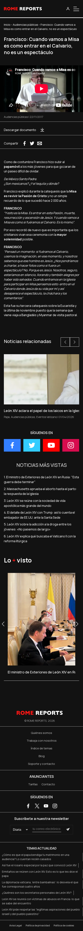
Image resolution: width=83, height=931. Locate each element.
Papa (7, 417)
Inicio (7, 24)
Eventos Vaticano (46, 417)
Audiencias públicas (25, 24)
